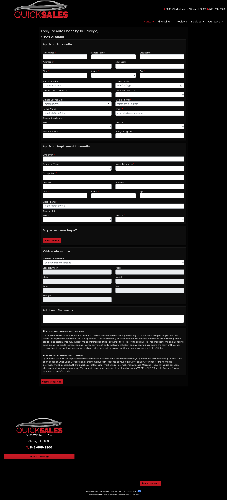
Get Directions (151, 483)
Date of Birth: (122, 81)
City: (45, 71)
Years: (46, 122)
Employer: (48, 154)
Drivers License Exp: (53, 99)
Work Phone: (49, 201)
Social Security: (50, 81)
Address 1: (48, 61)
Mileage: (47, 295)
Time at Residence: (52, 118)
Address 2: (120, 61)
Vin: (117, 286)
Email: (118, 109)
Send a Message (40, 456)
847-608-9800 (217, 9)
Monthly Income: (124, 164)
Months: (119, 122)
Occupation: (49, 173)
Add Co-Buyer (52, 240)
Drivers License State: (126, 90)
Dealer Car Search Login (94, 491)
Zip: (141, 71)
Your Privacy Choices (129, 491)
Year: (118, 267)
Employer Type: (51, 164)
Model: (118, 277)
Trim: (45, 286)
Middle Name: (98, 52)
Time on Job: (49, 211)
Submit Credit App (51, 381)
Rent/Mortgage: (123, 131)
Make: (46, 277)
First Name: (48, 52)
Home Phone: (49, 109)
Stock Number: (50, 267)
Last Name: (145, 52)
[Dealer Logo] (41, 9)
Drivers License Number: (55, 90)
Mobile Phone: (122, 99)
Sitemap (118, 491)
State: (94, 71)
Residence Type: (51, 131)
